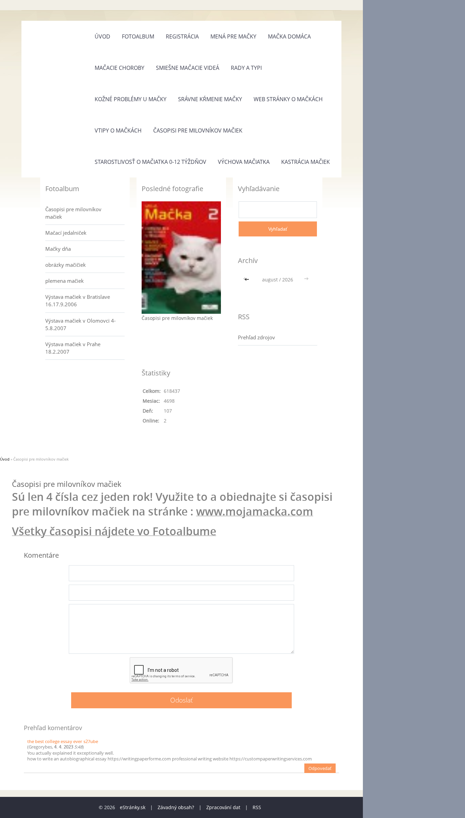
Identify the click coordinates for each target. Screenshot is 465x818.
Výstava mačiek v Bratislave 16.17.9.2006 (77, 300)
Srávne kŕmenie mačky (210, 99)
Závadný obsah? (176, 807)
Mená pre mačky (233, 36)
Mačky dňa (58, 248)
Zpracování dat (223, 807)
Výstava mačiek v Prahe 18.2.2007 (72, 348)
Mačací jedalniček (65, 232)
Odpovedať (320, 768)
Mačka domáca (289, 36)
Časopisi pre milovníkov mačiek (197, 130)
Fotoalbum (138, 36)
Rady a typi (246, 68)
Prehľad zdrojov (256, 337)
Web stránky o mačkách (288, 99)
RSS (257, 807)
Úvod (102, 36)
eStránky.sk (132, 807)
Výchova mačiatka (244, 162)
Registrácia (182, 36)
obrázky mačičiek (65, 264)
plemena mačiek (64, 280)
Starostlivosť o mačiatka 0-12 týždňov (150, 162)
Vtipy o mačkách (118, 130)
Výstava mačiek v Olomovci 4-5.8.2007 (80, 324)
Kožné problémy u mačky (130, 99)
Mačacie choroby (119, 68)
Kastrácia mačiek (305, 162)
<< (247, 279)
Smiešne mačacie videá (187, 68)
